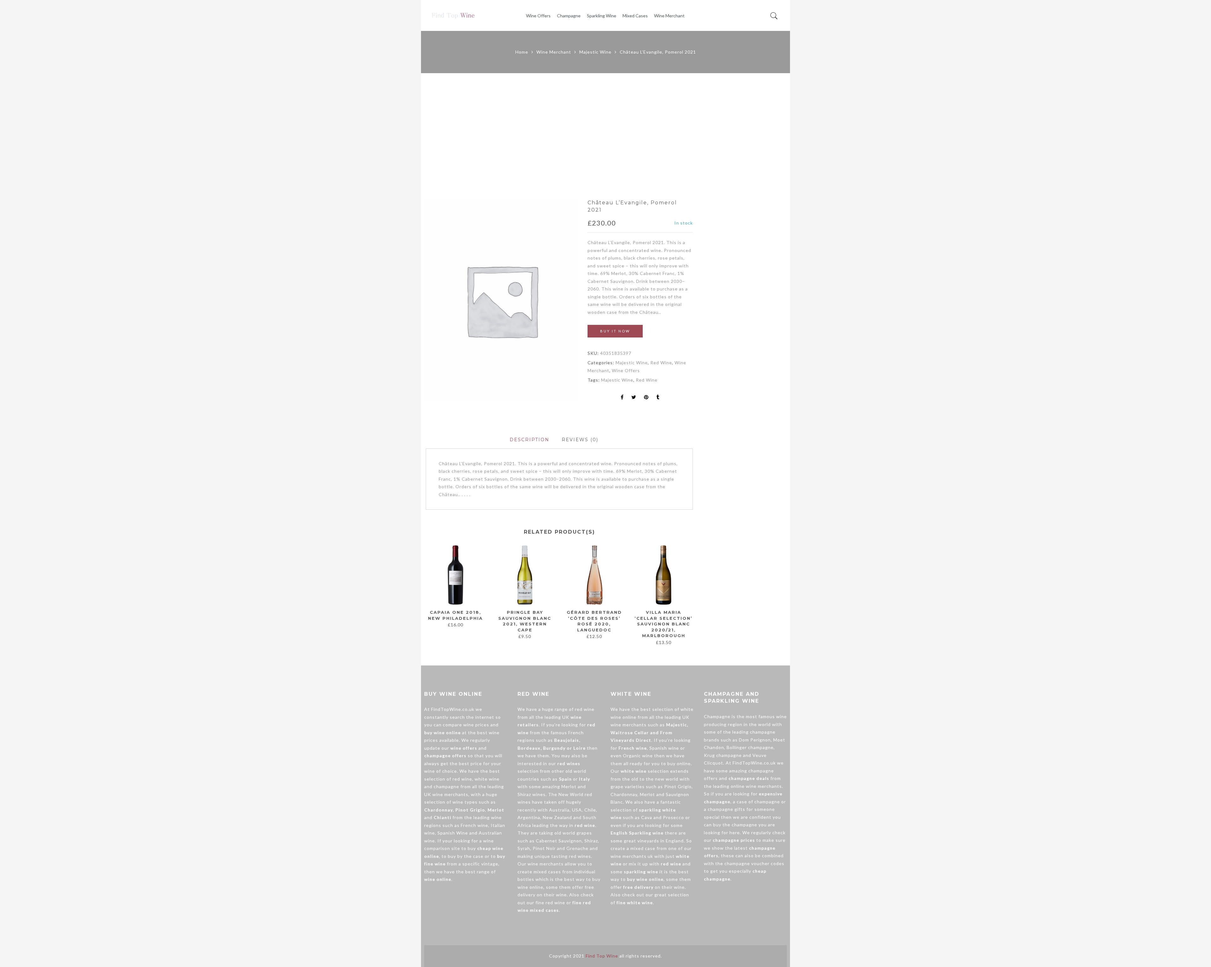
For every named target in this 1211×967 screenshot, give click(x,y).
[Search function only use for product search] (774, 16)
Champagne (569, 15)
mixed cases (547, 871)
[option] (501, 300)
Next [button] (690, 592)
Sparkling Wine (601, 15)
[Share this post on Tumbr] (657, 397)
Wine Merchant (669, 15)
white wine (487, 779)
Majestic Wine (595, 52)
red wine (462, 779)
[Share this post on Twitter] (633, 397)
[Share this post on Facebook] (622, 397)
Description (529, 439)
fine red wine (550, 902)
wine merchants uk (632, 856)
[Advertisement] (605, 136)
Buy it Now (615, 331)
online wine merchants (756, 786)
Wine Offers (538, 15)
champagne (446, 786)
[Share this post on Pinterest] (646, 397)
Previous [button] (425, 592)
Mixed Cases (635, 15)
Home (521, 52)
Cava (646, 817)
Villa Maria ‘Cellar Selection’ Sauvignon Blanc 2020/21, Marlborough (664, 624)
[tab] (529, 440)
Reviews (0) (580, 439)
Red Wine (661, 362)
